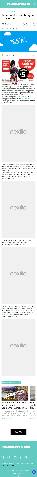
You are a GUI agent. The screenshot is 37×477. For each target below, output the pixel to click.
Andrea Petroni (6, 28)
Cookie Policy (29, 463)
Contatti (11, 463)
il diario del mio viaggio (17, 310)
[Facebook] (2, 455)
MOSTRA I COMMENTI (18, 432)
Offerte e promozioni (8, 11)
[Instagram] (8, 455)
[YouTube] (13, 455)
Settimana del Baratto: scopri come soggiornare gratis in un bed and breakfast (14, 405)
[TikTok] (19, 455)
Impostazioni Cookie (8, 465)
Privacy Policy (19, 463)
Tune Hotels (21, 97)
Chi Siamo (5, 463)
